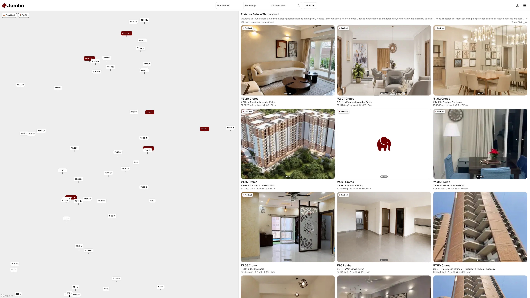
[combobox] (229, 5)
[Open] (242, 5)
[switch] (524, 22)
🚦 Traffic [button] (23, 15)
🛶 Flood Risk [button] (9, 15)
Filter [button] (312, 5)
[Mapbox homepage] (7, 295)
